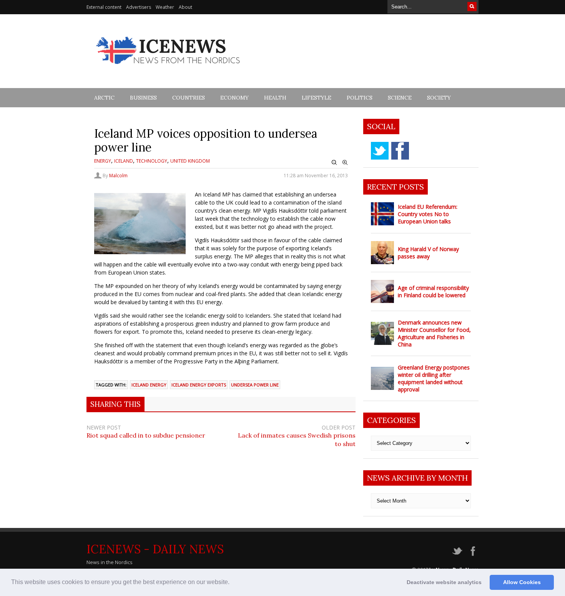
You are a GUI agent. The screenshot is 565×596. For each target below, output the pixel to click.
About (185, 7)
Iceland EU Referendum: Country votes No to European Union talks (427, 214)
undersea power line (255, 385)
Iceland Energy (148, 385)
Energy (102, 161)
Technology (151, 161)
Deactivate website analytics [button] (444, 582)
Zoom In (345, 162)
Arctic (104, 97)
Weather (165, 7)
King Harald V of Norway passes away (428, 252)
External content (103, 7)
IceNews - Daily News (155, 549)
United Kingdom (190, 161)
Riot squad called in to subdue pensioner (145, 435)
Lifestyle (316, 97)
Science (400, 97)
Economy (234, 97)
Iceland (123, 161)
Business (143, 97)
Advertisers (138, 7)
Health (275, 97)
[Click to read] (382, 213)
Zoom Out (334, 162)
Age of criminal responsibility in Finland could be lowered (433, 291)
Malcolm (118, 175)
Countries (188, 97)
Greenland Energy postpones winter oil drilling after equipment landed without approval (434, 378)
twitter (380, 151)
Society (439, 97)
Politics (359, 97)
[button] (232, 583)
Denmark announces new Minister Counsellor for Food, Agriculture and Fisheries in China (434, 333)
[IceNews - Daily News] (168, 68)
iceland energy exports (198, 385)
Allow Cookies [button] (522, 582)
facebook (400, 151)
